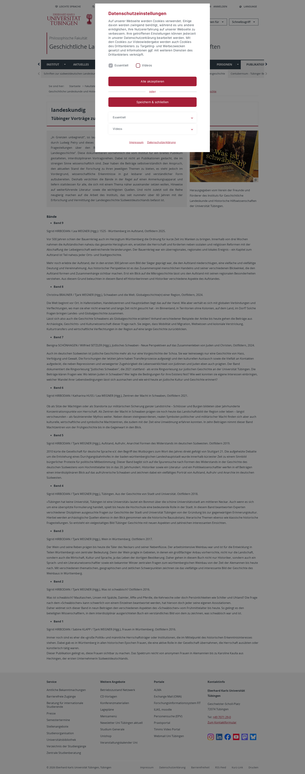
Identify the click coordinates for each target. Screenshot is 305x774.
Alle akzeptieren (152, 81)
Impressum (136, 142)
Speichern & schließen (152, 102)
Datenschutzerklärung (161, 142)
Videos (147, 65)
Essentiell (121, 65)
